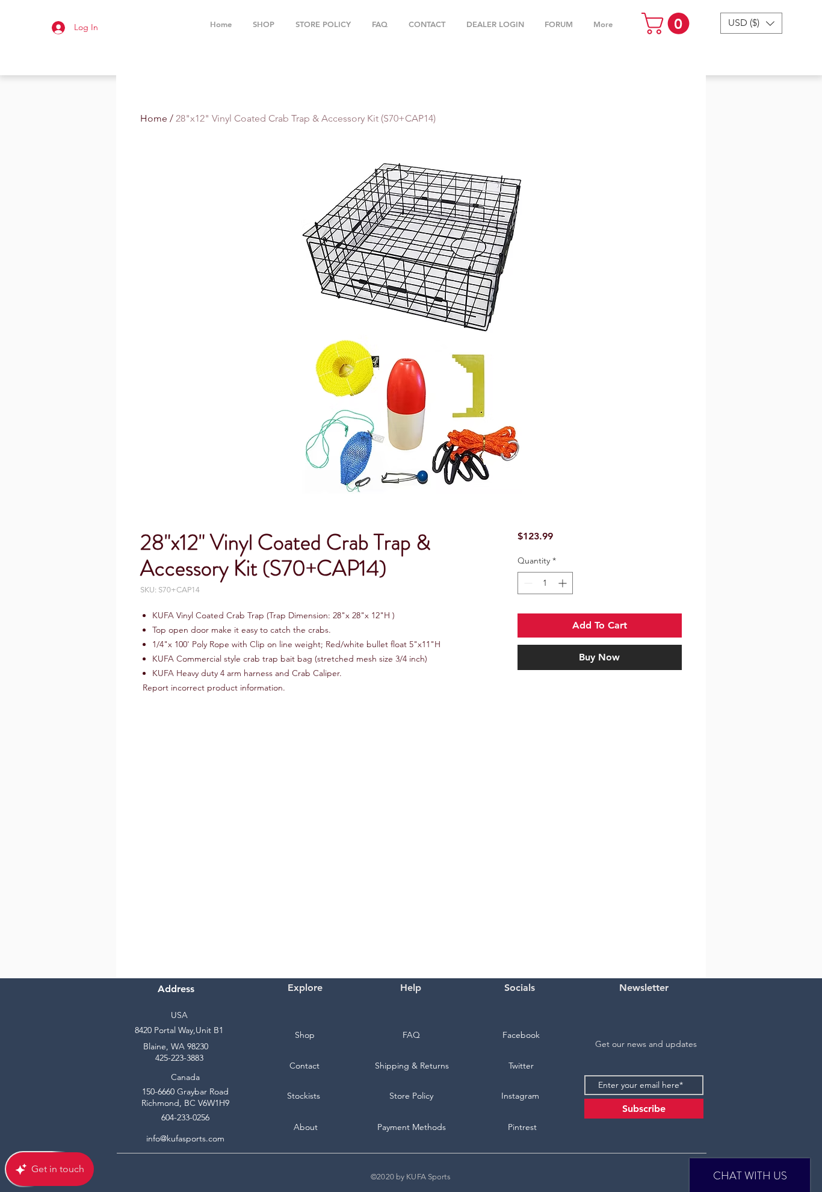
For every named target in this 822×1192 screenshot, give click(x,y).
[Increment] (563, 583)
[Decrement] (526, 583)
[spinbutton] (545, 583)
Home (153, 118)
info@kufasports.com (185, 1138)
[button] (263, 24)
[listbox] (751, 23)
